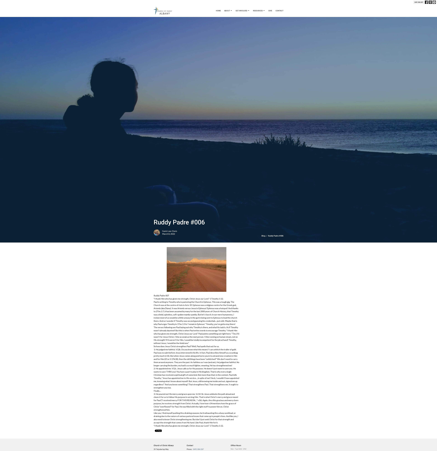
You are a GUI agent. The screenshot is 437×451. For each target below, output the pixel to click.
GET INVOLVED (241, 11)
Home (218, 11)
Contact (279, 11)
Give (270, 11)
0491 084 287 (418, 2)
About (227, 11)
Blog (263, 236)
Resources (258, 11)
